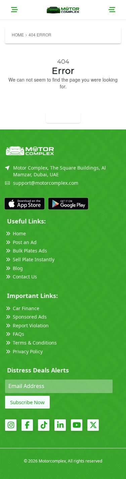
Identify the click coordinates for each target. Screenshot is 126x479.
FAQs (18, 334)
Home (18, 34)
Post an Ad (25, 242)
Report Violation (31, 325)
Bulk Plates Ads (30, 250)
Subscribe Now (27, 402)
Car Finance (26, 308)
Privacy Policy (28, 351)
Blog (18, 268)
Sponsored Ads (30, 316)
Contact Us (25, 276)
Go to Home (63, 117)
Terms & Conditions (35, 342)
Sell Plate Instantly (33, 259)
